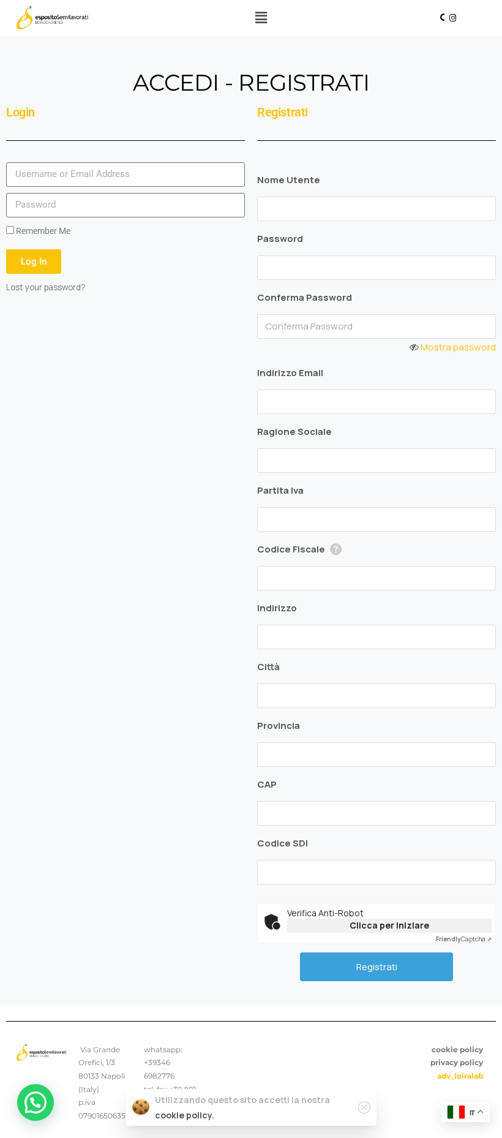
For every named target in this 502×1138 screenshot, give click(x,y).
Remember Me (42, 231)
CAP (267, 784)
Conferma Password (304, 297)
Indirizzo (277, 607)
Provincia (278, 725)
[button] (261, 17)
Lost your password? (46, 287)
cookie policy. (184, 1115)
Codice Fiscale (291, 549)
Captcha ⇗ (464, 939)
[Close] (364, 1107)
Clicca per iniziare (389, 925)
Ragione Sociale (294, 431)
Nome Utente (288, 179)
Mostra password (458, 347)
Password (280, 238)
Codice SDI (282, 843)
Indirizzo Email (290, 372)
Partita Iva (280, 490)
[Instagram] (452, 18)
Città (268, 666)
